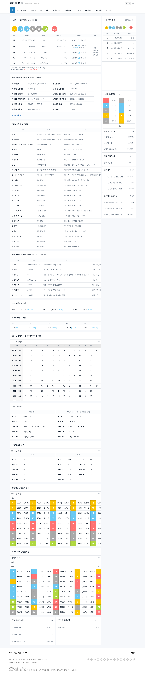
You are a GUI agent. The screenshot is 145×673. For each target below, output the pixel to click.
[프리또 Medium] (101, 659)
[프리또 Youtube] (95, 659)
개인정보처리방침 (20, 659)
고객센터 (132, 653)
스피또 (36, 3)
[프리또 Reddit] (104, 659)
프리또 (13, 3)
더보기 (51, 620)
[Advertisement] (119, 75)
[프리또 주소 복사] (134, 659)
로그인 (128, 3)
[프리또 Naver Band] (124, 659)
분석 (41, 10)
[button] (133, 3)
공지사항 (107, 170)
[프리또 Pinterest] (108, 659)
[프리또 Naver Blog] (88, 659)
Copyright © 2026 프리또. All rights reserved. (23, 662)
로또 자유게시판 (18, 620)
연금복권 (28, 3)
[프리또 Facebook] (118, 659)
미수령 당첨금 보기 (18, 115)
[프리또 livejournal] (131, 659)
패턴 (47, 10)
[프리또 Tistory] (127, 659)
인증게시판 (98, 10)
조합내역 (78, 10)
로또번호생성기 (21, 10)
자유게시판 (88, 10)
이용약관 (11, 659)
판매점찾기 (68, 10)
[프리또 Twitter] (111, 659)
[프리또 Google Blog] (91, 659)
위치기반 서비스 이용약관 (34, 659)
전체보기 (119, 126)
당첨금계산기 (57, 10)
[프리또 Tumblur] (114, 659)
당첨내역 (33, 10)
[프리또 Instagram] (98, 659)
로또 (20, 3)
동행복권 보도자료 (110, 196)
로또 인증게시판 (64, 620)
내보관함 (108, 10)
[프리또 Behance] (121, 659)
